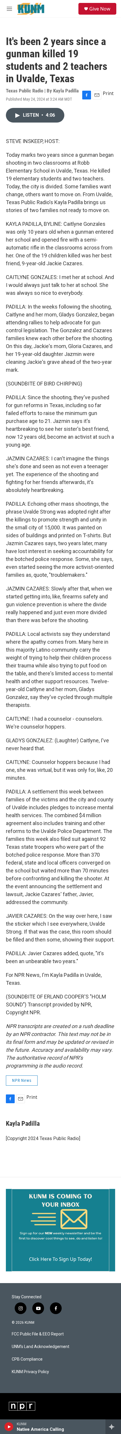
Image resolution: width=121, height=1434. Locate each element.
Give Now (99, 8)
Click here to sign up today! (60, 1259)
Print (108, 93)
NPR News (21, 1080)
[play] (9, 1427)
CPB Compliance (27, 1359)
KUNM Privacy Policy (30, 1372)
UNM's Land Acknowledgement (40, 1347)
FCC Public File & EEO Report (38, 1334)
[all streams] (113, 1426)
